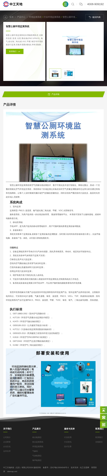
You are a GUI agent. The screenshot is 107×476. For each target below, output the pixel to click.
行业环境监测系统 (52, 17)
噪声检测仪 (36, 460)
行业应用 (68, 437)
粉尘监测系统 (37, 442)
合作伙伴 (7, 451)
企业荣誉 (7, 442)
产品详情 (55, 94)
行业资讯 (68, 442)
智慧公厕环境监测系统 (73, 17)
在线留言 (99, 442)
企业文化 (7, 446)
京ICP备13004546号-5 (59, 467)
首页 (11, 17)
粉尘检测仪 (36, 437)
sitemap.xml (12, 471)
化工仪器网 (84, 467)
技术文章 (68, 446)
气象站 (35, 451)
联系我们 (13, 51)
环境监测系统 (35, 17)
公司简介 (7, 437)
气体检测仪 (36, 456)
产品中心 (21, 17)
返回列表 (96, 17)
